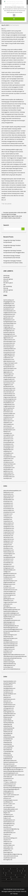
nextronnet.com (8, 437)
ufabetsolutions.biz (8, 737)
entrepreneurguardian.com (11, 631)
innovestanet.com (8, 428)
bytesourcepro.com (9, 388)
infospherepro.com (9, 575)
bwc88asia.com (8, 802)
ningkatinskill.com (8, 816)
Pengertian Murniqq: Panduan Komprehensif (12, 241)
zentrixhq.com (7, 426)
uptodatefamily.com (9, 832)
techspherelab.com (9, 390)
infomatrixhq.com (8, 347)
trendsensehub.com (9, 593)
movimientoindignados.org (11, 829)
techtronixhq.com (8, 300)
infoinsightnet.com (8, 330)
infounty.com (7, 798)
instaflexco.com (8, 548)
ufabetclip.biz (7, 719)
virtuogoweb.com (8, 708)
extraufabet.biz (7, 733)
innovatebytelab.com (9, 323)
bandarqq (6, 277)
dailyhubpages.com (9, 622)
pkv (4, 284)
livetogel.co (6, 606)
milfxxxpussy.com (8, 831)
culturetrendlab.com (9, 591)
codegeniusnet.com (9, 329)
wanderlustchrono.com (10, 590)
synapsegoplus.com (9, 401)
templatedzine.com (9, 820)
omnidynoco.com (8, 462)
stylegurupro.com (8, 568)
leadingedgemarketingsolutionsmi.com (14, 768)
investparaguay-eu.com (10, 800)
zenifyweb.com (7, 604)
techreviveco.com (8, 383)
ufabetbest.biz (7, 742)
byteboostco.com (8, 359)
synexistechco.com (9, 512)
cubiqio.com (7, 572)
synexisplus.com (8, 503)
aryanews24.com (8, 778)
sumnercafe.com (8, 825)
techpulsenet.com (8, 367)
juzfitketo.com (7, 850)
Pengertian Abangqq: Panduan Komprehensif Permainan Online (12, 262)
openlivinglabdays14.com (10, 773)
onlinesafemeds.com (9, 713)
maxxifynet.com (8, 507)
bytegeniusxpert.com (9, 321)
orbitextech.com (8, 600)
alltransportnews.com (10, 760)
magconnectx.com (9, 649)
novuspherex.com (8, 528)
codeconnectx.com (9, 339)
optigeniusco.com (8, 526)
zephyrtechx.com (8, 539)
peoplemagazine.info (9, 683)
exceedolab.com (8, 563)
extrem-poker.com (9, 804)
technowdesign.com (9, 786)
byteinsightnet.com (9, 334)
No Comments (14, 25)
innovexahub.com (8, 508)
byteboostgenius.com (9, 399)
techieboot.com (8, 692)
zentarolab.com (8, 469)
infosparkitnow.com (9, 314)
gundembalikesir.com (9, 694)
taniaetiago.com (8, 849)
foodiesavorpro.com (9, 577)
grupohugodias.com (9, 811)
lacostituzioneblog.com (10, 838)
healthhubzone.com (9, 699)
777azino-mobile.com (9, 782)
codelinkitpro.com (8, 303)
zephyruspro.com (8, 421)
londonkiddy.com (8, 660)
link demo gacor (8, 283)
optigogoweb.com (8, 475)
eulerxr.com (6, 597)
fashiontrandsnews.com (10, 762)
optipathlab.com (8, 498)
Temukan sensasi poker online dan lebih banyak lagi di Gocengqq (13, 213)
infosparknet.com (8, 415)
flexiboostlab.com (8, 552)
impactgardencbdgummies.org (12, 854)
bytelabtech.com (8, 309)
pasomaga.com (8, 852)
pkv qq (5, 292)
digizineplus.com (8, 410)
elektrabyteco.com (9, 361)
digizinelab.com (7, 372)
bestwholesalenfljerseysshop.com (13, 771)
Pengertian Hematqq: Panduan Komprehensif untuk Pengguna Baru (13, 251)
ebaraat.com (7, 701)
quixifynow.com (7, 419)
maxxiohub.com (8, 521)
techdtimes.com (8, 690)
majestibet (20, 877)
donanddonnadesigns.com (11, 613)
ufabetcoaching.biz (9, 662)
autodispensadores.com (10, 642)
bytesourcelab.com (9, 413)
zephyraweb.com (8, 523)
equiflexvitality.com (9, 617)
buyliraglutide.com (8, 712)
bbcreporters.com (8, 764)
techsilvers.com (8, 814)
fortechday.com (8, 667)
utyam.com (6, 836)
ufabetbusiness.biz (8, 728)
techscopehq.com (8, 408)
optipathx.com (7, 422)
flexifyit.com (7, 431)
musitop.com (7, 834)
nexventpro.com (8, 537)
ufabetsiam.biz (7, 724)
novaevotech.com (8, 350)
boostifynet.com (8, 536)
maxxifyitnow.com (8, 417)
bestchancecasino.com (10, 638)
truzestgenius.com (8, 365)
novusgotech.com (8, 435)
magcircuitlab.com (9, 356)
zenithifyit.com (7, 519)
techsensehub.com (9, 307)
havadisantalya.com (9, 688)
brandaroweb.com (8, 476)
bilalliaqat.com (7, 640)
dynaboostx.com (8, 546)
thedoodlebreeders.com (10, 809)
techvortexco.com (8, 316)
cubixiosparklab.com (9, 349)
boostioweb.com (8, 494)
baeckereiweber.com (9, 681)
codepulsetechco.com (10, 336)
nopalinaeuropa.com (9, 858)
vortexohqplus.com (9, 554)
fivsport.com (7, 818)
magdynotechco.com (9, 312)
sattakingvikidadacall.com (11, 626)
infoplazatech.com (8, 320)
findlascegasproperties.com (11, 609)
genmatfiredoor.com (9, 608)
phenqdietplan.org (8, 823)
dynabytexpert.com (9, 430)
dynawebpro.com (8, 446)
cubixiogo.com (7, 455)
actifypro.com (7, 545)
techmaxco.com (8, 561)
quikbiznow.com (8, 471)
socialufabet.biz (8, 739)
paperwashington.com (10, 635)
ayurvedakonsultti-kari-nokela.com (13, 775)
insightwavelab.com (9, 582)
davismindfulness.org (9, 663)
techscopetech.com (9, 377)
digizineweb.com (8, 338)
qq (2, 869)
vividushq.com (7, 451)
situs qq (5, 288)
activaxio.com (7, 564)
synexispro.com (8, 651)
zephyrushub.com (8, 496)
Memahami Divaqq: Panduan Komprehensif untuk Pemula (11, 256)
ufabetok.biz (7, 753)
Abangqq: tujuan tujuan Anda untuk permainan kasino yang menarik (11, 217)
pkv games (8, 203)
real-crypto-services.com (11, 795)
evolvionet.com (7, 501)
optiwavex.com (7, 460)
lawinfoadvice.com (8, 822)
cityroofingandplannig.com (11, 789)
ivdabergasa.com (8, 791)
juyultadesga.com (8, 793)
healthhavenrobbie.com (10, 611)
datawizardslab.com (9, 570)
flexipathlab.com (8, 449)
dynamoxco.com (8, 439)
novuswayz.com (8, 543)
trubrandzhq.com (8, 534)
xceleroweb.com (8, 473)
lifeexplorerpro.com (9, 584)
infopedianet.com (8, 403)
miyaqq (3, 879)
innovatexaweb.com (9, 311)
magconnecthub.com (9, 397)
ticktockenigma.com (9, 595)
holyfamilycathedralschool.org (12, 658)
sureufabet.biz (7, 744)
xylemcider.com (8, 847)
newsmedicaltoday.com (10, 645)
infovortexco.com (8, 370)
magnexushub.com (9, 706)
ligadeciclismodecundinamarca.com (14, 654)
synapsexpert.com (8, 467)
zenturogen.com (8, 440)
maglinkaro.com (8, 385)
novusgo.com (7, 586)
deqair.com (6, 813)
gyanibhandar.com (9, 715)
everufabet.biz (7, 755)
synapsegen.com (8, 448)
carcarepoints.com (9, 807)
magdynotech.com (9, 406)
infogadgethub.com (9, 302)
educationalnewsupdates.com (12, 490)
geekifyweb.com (8, 318)
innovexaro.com (8, 412)
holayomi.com (7, 653)
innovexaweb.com (8, 442)
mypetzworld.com (8, 796)
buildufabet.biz (7, 759)
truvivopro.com (7, 514)
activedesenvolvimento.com (11, 620)
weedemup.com (8, 636)
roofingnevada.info (8, 647)
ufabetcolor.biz (7, 732)
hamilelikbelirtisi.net (9, 557)
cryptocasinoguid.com (10, 766)
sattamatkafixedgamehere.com (12, 629)
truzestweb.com (8, 466)
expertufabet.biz (8, 721)
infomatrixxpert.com (9, 341)
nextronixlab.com (8, 424)
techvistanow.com (8, 345)
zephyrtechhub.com (9, 464)
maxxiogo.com (7, 433)
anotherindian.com (9, 845)
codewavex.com (8, 358)
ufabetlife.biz (7, 735)
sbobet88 (14, 869)
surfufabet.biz (7, 741)
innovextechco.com (9, 352)
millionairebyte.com (9, 665)
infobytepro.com (8, 325)
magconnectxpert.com (10, 363)
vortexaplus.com (8, 453)
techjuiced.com (7, 703)
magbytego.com (8, 327)
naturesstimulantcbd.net (10, 856)
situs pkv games (8, 279)
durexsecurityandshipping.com (12, 787)
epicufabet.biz (7, 750)
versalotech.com (8, 559)
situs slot (6, 281)
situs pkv (20, 869)
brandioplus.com (8, 444)
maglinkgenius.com (9, 354)
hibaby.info (6, 633)
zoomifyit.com (7, 478)
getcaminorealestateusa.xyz (11, 669)
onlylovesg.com (8, 618)
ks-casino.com (7, 805)
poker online (13, 871)
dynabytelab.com (8, 499)
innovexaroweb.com (9, 381)
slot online (7, 869)
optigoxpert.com (8, 541)
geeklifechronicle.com (10, 573)
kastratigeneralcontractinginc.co (13, 769)
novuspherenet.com (9, 457)
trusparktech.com (8, 532)
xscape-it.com (7, 780)
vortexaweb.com (8, 525)
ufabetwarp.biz (7, 717)
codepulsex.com (8, 376)
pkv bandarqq (7, 286)
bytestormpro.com (9, 588)
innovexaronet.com (9, 343)
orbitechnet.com (8, 458)
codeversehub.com (9, 394)
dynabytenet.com (8, 386)
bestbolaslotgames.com (10, 627)
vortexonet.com (8, 505)
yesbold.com (7, 697)
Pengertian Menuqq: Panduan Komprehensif (12, 246)
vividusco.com (7, 516)
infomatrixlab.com (8, 392)
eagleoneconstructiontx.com (12, 615)
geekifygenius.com (8, 599)
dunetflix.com (7, 827)
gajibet (9, 879)
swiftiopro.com (7, 555)
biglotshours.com (8, 710)
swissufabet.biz (7, 726)
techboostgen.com (9, 305)
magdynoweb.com (8, 379)
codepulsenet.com (8, 404)
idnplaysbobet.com (9, 624)
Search (6, 225)
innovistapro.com (8, 550)
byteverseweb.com (9, 395)
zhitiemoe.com (7, 841)
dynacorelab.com (8, 510)
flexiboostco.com (8, 492)
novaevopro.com (8, 530)
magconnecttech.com (10, 602)
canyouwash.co (8, 686)
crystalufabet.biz (8, 751)
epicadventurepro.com (10, 581)
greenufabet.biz (8, 730)
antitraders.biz (7, 777)
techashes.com (8, 685)
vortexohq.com (7, 579)
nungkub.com (7, 843)
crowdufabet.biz (8, 757)
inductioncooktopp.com (10, 644)
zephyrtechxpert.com (9, 368)
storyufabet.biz (7, 748)
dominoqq (6, 275)
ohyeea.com (7, 840)
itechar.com (7, 695)
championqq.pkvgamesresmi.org (11, 881)
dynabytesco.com (8, 566)
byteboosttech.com (9, 704)
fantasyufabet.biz (8, 722)
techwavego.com (8, 374)
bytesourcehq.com (9, 332)
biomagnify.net (7, 859)
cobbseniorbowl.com (9, 784)
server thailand (10, 875)
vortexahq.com (7, 517)
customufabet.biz (8, 746)
